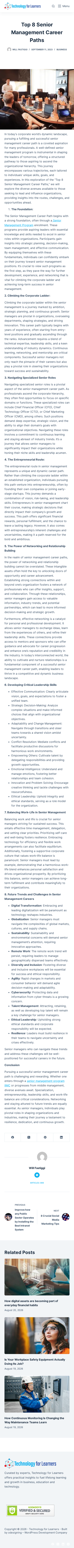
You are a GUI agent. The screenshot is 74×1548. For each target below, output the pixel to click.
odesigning (15, 1532)
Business (62, 49)
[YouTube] (68, 1544)
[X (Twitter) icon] (37, 1175)
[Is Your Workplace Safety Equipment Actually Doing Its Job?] (37, 1335)
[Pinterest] (45, 1137)
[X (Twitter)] (29, 1137)
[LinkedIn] (61, 1137)
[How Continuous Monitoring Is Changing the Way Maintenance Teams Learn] (37, 1394)
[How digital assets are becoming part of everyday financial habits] (37, 1277)
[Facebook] (13, 1137)
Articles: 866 (37, 1183)
